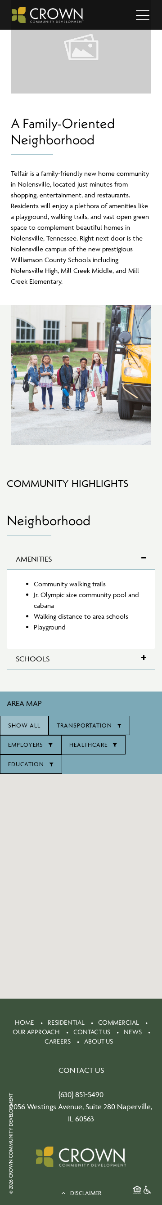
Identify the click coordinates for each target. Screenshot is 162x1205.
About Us (98, 1041)
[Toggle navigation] (142, 15)
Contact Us (91, 1032)
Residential (66, 1022)
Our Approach (36, 1032)
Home (24, 1022)
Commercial (118, 1022)
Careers (58, 1041)
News (133, 1032)
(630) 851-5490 (81, 1094)
